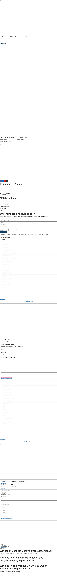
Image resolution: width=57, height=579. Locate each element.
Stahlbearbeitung (7, 252)
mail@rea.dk (3, 348)
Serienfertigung (7, 247)
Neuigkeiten (6, 281)
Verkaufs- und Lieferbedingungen (5, 204)
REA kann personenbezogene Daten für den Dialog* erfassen (10, 229)
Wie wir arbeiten (7, 264)
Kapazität (4, 241)
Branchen (4, 266)
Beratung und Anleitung (9, 261)
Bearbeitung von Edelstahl (9, 253)
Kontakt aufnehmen (6, 284)
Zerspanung (6, 246)
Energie (5, 275)
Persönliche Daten (3, 239)
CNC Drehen (6, 242)
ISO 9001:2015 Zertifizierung (4, 206)
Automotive (6, 269)
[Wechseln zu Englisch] (30, 296)
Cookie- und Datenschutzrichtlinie (5, 237)
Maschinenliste (7, 263)
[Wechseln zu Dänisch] (30, 291)
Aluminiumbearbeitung (8, 256)
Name (2, 359)
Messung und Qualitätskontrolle (11, 258)
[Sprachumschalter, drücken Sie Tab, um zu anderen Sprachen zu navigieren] (5, 39)
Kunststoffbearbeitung (8, 255)
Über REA (1, 202)
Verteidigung (6, 270)
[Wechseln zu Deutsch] (33, 575)
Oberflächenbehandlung (9, 259)
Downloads (6, 279)
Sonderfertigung (7, 249)
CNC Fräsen (6, 244)
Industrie (5, 273)
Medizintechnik (7, 272)
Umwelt (1, 210)
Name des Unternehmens (4, 362)
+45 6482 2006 (3, 191)
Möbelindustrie (7, 267)
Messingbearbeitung (8, 250)
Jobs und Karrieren (3, 208)
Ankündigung (3, 512)
